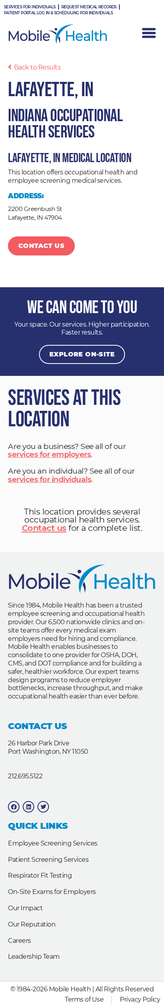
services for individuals (49, 479)
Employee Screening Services (53, 843)
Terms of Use (84, 999)
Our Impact (25, 908)
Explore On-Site (82, 354)
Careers (19, 940)
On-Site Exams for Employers (52, 892)
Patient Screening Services (48, 859)
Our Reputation (31, 924)
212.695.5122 (25, 776)
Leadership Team (34, 956)
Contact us (44, 528)
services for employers (49, 454)
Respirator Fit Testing (40, 875)
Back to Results (37, 67)
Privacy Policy (140, 999)
